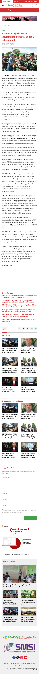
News (3, 30)
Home (6, 663)
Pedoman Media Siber (28, 663)
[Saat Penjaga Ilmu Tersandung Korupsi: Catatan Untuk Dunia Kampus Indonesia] (19, 574)
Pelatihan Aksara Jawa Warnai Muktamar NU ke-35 (28, 602)
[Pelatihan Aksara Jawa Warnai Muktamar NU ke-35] (28, 594)
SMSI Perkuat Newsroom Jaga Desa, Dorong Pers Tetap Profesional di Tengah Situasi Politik (19, 296)
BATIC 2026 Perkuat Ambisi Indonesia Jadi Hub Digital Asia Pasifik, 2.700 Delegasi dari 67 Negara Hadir (28, 619)
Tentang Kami (14, 663)
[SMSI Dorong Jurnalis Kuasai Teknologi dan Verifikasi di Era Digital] (29, 381)
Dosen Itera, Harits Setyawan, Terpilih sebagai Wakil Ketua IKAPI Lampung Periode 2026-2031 (18, 315)
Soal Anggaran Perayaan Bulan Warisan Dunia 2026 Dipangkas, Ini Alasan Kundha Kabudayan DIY (10, 602)
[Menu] (3, 5)
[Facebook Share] (19, 328)
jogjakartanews (10, 43)
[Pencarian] (36, 5)
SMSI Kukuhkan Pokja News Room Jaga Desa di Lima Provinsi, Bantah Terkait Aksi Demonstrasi (19, 306)
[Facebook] (14, 658)
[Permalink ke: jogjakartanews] (3, 44)
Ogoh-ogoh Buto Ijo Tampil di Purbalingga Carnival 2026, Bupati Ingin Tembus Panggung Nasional (18, 310)
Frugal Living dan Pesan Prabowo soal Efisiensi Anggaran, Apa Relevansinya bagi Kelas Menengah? (18, 301)
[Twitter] (18, 658)
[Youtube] (25, 658)
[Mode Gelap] (33, 5)
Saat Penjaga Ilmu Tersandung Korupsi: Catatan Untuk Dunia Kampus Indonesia (18, 586)
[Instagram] (21, 658)
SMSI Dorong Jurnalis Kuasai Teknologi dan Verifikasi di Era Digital (19, 320)
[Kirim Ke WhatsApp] (35, 328)
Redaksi (17, 666)
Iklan (23, 666)
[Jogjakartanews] (14, 5)
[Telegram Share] (31, 328)
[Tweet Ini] (23, 328)
